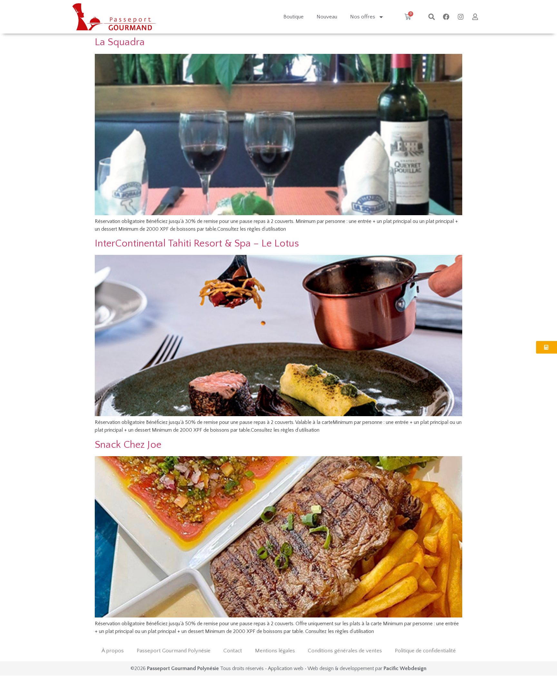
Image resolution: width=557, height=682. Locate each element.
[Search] (431, 16)
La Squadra (120, 42)
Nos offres (362, 17)
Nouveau (327, 17)
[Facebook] (446, 16)
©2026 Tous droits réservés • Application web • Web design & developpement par (278, 668)
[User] (475, 16)
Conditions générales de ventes (345, 651)
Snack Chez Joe (128, 444)
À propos (113, 651)
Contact (232, 651)
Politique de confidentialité (425, 651)
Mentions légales (275, 651)
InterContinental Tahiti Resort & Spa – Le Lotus (197, 243)
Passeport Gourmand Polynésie (173, 651)
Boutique (293, 17)
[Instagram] (460, 16)
